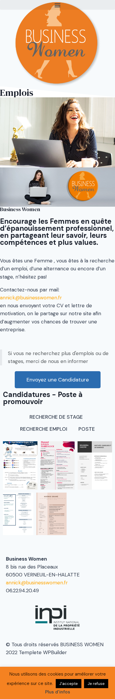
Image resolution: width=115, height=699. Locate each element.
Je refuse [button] (96, 683)
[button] (57, 5)
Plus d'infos (57, 692)
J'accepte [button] (68, 683)
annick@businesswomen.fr (31, 297)
